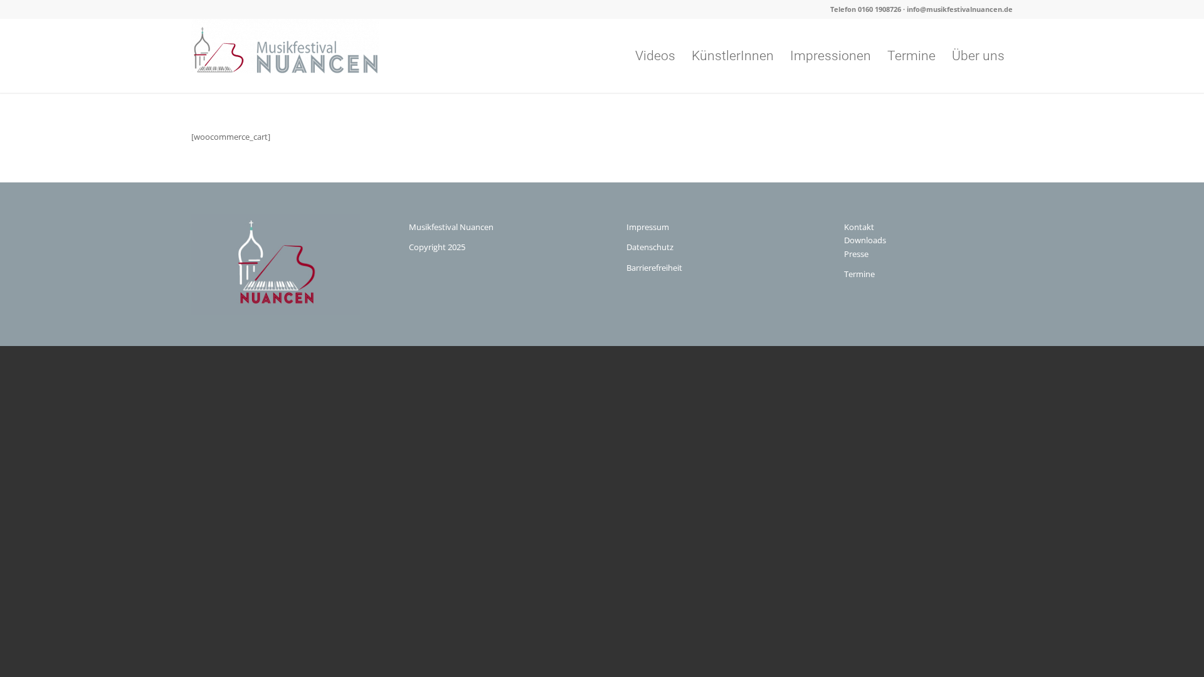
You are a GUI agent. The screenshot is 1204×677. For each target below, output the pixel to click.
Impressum (647, 227)
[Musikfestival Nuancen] (285, 56)
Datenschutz (649, 247)
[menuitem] (655, 56)
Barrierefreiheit (654, 267)
